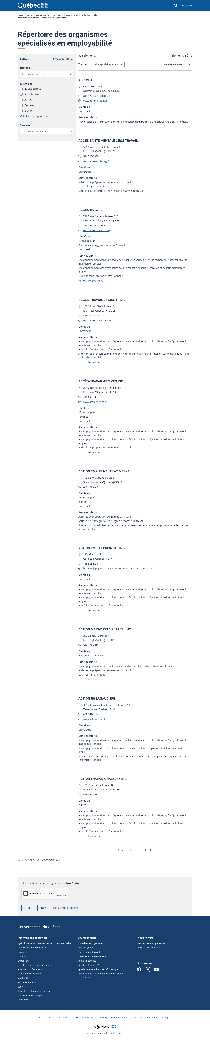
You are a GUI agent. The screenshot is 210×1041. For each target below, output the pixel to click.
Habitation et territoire (29, 973)
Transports (23, 999)
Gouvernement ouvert (88, 951)
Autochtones (32, 94)
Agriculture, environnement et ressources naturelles (45, 943)
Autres (28, 99)
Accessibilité (45, 1017)
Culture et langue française (32, 947)
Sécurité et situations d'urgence (34, 991)
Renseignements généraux (151, 943)
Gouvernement (86, 937)
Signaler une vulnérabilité (97, 969)
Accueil (21, 15)
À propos (166, 1017)
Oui (30, 908)
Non (45, 908)
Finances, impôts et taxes (31, 969)
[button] (46, 74)
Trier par (82, 64)
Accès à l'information (84, 1017)
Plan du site (63, 1017)
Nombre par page (173, 64)
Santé (21, 986)
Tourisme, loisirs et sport (30, 995)
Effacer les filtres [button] (63, 59)
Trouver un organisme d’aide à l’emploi (80, 15)
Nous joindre (186, 5)
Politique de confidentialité (114, 1017)
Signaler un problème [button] (65, 907)
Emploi (29, 15)
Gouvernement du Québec (39, 927)
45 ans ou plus (33, 88)
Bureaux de (147, 947)
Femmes (29, 105)
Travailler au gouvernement (91, 956)
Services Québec (86, 947)
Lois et (86, 965)
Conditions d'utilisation (145, 1017)
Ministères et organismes (90, 943)
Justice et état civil (27, 982)
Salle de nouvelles (86, 960)
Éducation (23, 951)
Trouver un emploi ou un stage (48, 15)
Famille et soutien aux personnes (35, 965)
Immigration (24, 978)
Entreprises (24, 960)
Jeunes (28, 111)
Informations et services (32, 937)
